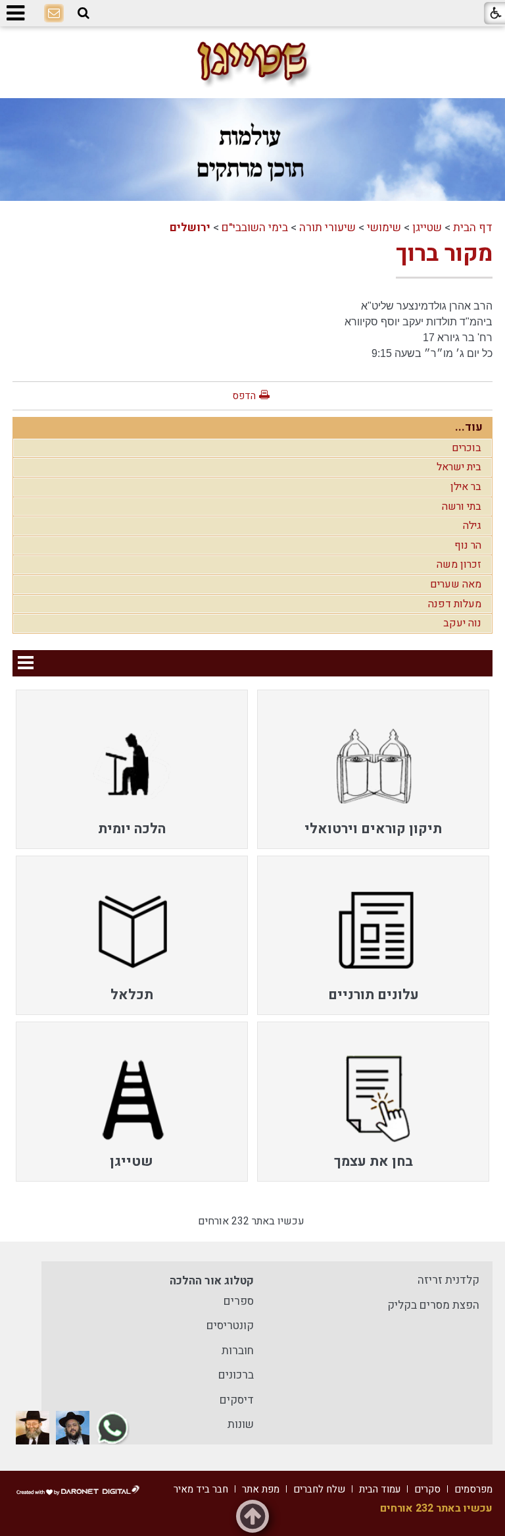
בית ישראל (459, 467)
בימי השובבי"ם (255, 227)
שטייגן (427, 227)
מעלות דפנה (454, 604)
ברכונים (236, 1375)
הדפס (244, 396)
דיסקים (237, 1400)
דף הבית (473, 227)
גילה (472, 526)
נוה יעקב (462, 623)
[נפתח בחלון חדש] (113, 1427)
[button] (83, 13)
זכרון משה (459, 564)
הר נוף (467, 545)
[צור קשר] (54, 14)
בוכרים (466, 448)
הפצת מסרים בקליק (433, 1305)
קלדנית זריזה (448, 1280)
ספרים (239, 1301)
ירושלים (190, 227)
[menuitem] (373, 769)
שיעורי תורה (327, 227)
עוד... (469, 427)
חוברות (238, 1350)
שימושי (384, 227)
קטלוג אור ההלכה (212, 1281)
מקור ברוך (444, 253)
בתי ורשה (461, 506)
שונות (241, 1424)
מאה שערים (455, 584)
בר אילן (465, 487)
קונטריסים (230, 1325)
